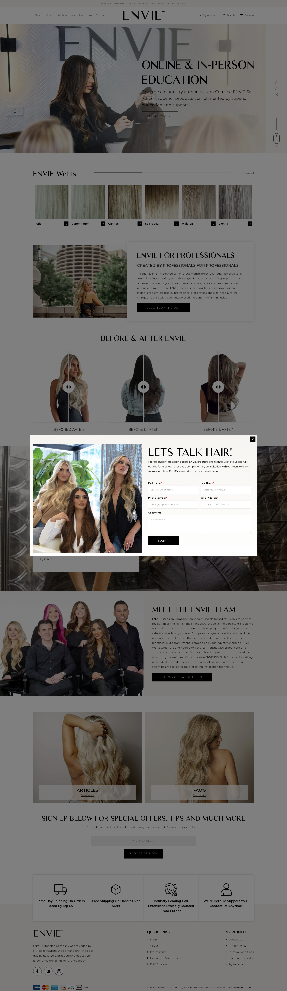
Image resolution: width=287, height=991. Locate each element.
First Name (155, 483)
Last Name (207, 483)
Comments (154, 512)
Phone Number (157, 497)
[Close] (252, 439)
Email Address (209, 497)
